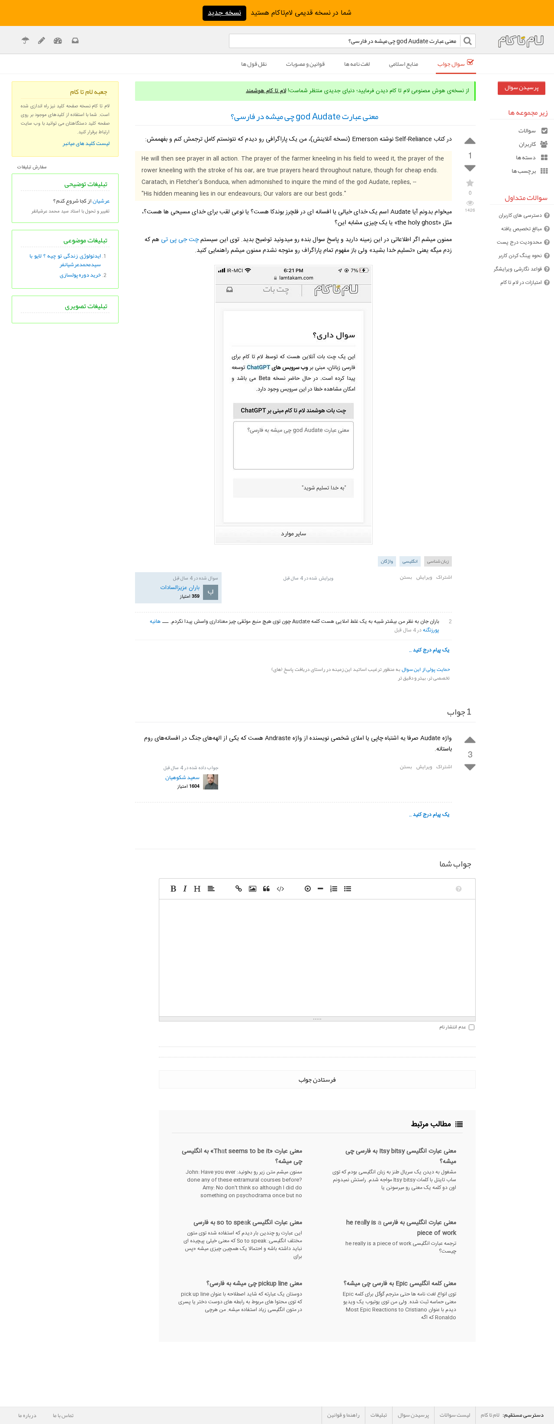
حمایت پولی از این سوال (426, 669)
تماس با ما (63, 1415)
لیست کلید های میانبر (86, 143)
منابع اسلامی (403, 64)
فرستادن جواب (317, 1079)
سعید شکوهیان (182, 777)
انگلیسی (410, 561)
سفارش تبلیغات (32, 167)
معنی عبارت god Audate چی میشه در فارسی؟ (304, 116)
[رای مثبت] (470, 139)
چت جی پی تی (180, 240)
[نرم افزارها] (41, 42)
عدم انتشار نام (452, 1027)
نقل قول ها (254, 64)
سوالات (527, 130)
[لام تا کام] (74, 42)
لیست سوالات (455, 1415)
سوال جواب (451, 64)
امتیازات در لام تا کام (521, 283)
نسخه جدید (224, 13)
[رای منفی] (470, 168)
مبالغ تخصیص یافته (521, 229)
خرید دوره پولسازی (80, 274)
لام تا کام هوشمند (266, 91)
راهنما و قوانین (343, 1415)
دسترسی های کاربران (520, 215)
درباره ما (27, 1415)
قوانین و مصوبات (305, 64)
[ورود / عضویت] (57, 42)
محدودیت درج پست (519, 242)
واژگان (387, 561)
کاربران (527, 144)
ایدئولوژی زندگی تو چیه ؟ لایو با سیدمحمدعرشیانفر (64, 260)
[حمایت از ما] (25, 42)
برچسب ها (524, 171)
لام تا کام (490, 1415)
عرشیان (101, 200)
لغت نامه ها (357, 64)
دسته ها (526, 157)
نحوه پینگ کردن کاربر (520, 256)
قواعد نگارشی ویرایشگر (518, 269)
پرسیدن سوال (521, 87)
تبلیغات (378, 1415)
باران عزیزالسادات (180, 588)
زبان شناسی (438, 561)
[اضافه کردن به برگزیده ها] (470, 182)
